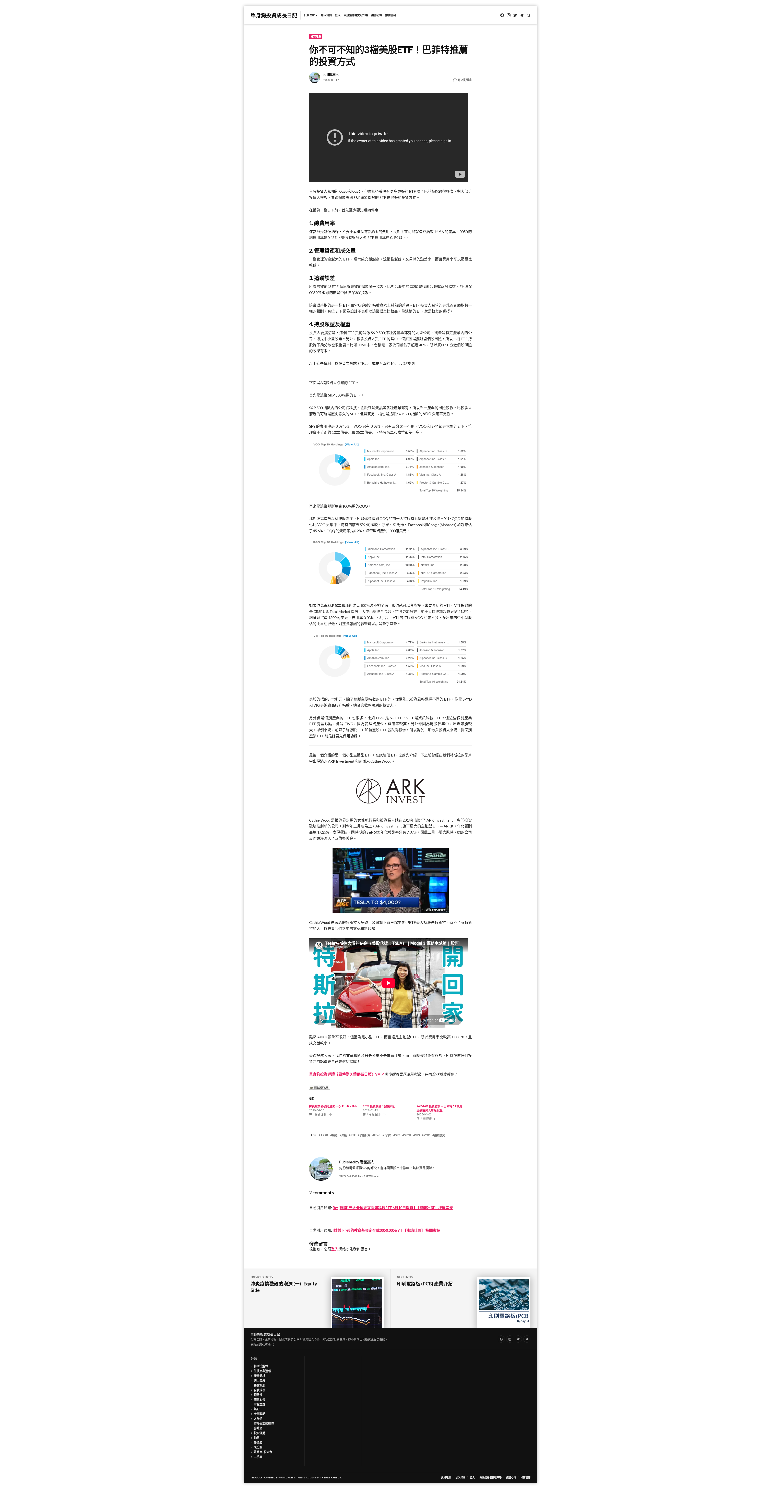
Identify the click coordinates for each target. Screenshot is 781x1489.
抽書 (257, 1437)
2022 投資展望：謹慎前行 (379, 1106)
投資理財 (309, 15)
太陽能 (258, 1418)
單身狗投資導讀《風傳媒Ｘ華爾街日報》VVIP (346, 1074)
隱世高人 (332, 74)
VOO (427, 1135)
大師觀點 (259, 1414)
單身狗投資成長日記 (274, 15)
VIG (417, 1135)
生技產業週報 (262, 1371)
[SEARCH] (528, 15)
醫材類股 (259, 1385)
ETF (353, 1135)
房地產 (258, 1428)
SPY (397, 1135)
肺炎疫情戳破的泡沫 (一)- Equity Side (333, 1106)
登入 (337, 15)
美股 (344, 1135)
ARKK (324, 1135)
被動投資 (365, 1135)
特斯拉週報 (261, 1366)
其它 (257, 1409)
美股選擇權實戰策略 (356, 15)
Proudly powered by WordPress (273, 1477)
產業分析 (259, 1375)
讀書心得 (376, 15)
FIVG (377, 1135)
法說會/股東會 (263, 1452)
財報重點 (259, 1404)
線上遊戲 (259, 1380)
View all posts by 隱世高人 (357, 1175)
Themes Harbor (330, 1477)
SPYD (407, 1135)
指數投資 (439, 1135)
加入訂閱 (326, 15)
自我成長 (259, 1390)
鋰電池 (258, 1394)
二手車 (258, 1456)
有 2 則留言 (465, 80)
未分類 (258, 1447)
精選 (334, 1135)
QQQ (387, 1135)
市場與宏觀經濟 (264, 1423)
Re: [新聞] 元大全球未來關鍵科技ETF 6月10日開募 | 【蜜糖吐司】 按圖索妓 (393, 1208)
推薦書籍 (390, 15)
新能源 (258, 1442)
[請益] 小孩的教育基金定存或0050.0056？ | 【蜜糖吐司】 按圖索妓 (386, 1230)
